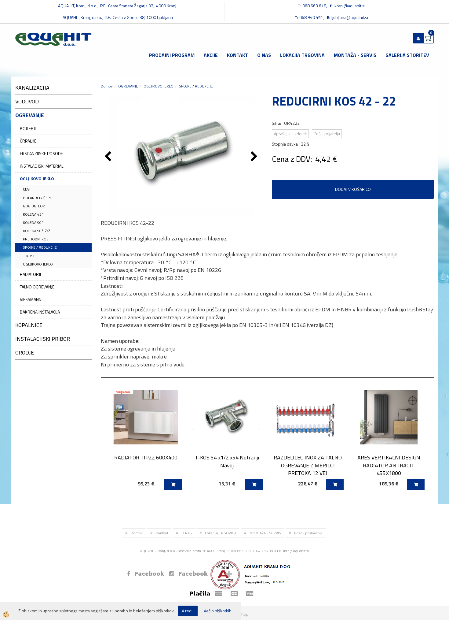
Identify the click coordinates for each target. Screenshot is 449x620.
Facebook (149, 573)
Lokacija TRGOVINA (302, 55)
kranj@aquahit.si (349, 5)
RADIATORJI (30, 274)
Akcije (211, 55)
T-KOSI (28, 256)
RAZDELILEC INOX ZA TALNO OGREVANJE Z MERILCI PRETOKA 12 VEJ (308, 465)
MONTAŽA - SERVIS (355, 55)
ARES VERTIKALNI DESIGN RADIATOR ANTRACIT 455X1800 (388, 465)
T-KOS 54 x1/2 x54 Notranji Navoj (227, 461)
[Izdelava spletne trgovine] (242, 614)
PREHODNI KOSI (36, 239)
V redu (188, 610)
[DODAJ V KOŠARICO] (173, 484)
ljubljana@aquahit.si (349, 17)
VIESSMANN (31, 299)
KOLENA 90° (33, 222)
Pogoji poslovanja (308, 533)
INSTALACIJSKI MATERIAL (41, 166)
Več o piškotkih (218, 611)
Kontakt (237, 55)
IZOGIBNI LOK (34, 206)
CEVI (26, 189)
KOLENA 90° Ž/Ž (36, 231)
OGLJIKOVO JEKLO (37, 178)
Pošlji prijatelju (327, 133)
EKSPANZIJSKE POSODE (41, 153)
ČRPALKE (28, 141)
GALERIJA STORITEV (407, 55)
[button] (255, 156)
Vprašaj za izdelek (290, 133)
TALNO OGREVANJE (37, 287)
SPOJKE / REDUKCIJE (40, 247)
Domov (107, 86)
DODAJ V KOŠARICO (353, 189)
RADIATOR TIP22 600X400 (145, 457)
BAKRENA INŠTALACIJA (40, 312)
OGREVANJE (128, 86)
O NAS (264, 55)
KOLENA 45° (33, 214)
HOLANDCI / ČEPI (37, 198)
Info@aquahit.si (296, 551)
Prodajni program (172, 55)
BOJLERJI (28, 128)
